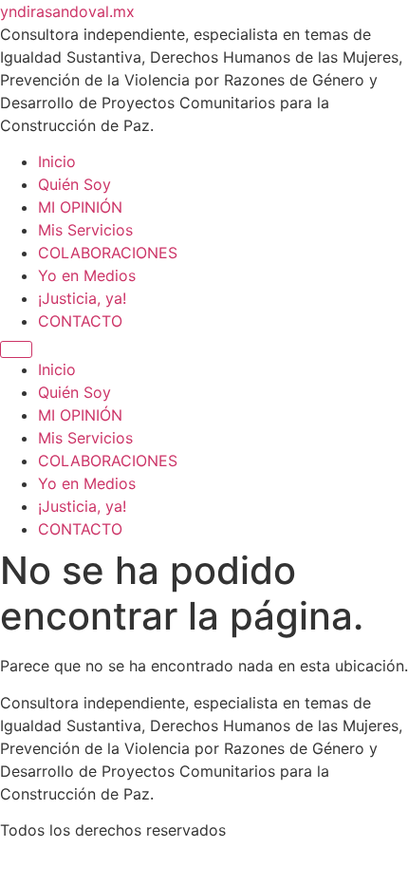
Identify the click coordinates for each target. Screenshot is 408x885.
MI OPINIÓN (80, 207)
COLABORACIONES (107, 252)
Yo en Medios (87, 275)
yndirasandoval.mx (67, 11)
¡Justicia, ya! (82, 298)
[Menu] (16, 349)
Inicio (57, 161)
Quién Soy (74, 184)
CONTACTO (80, 320)
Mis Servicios (85, 229)
